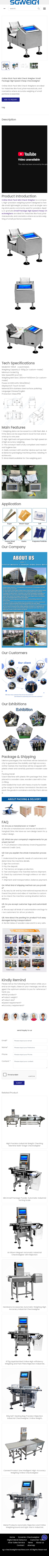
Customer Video (37, 1540)
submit (19, 1083)
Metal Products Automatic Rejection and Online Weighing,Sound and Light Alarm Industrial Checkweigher (24, 1526)
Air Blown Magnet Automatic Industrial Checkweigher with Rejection (24, 1253)
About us (40, 1542)
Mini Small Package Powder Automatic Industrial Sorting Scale (24, 1199)
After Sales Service (16, 1542)
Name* (5, 1047)
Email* (4, 1040)
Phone (4, 1054)
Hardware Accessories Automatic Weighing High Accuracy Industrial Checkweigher (24, 1308)
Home (12, 1537)
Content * (6, 1061)
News (30, 1542)
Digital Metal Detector (17, 1540)
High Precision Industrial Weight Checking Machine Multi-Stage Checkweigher (24, 1144)
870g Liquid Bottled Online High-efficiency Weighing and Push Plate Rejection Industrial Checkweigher (24, 1362)
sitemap (31, 1545)
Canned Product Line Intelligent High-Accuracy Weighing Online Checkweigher (25, 1471)
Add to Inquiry (10, 99)
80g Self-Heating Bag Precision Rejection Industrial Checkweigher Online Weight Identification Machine (24, 1417)
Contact (20, 1545)
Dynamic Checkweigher (29, 1537)
